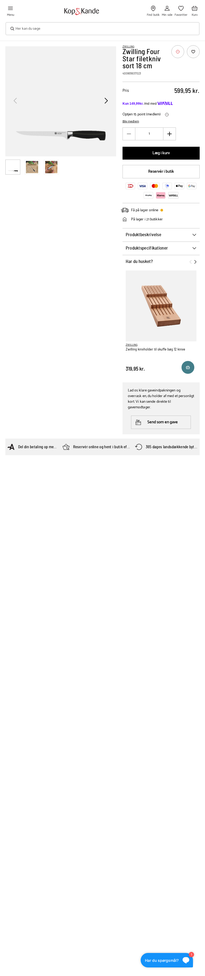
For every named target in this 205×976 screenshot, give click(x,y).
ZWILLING (128, 46)
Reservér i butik (161, 171)
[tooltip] (178, 51)
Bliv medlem (131, 121)
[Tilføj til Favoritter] (193, 51)
